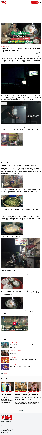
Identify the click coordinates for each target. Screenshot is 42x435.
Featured (7, 46)
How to (7, 392)
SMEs (15, 350)
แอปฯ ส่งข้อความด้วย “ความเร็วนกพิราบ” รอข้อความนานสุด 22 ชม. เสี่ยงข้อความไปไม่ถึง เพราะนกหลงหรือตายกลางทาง (7, 397)
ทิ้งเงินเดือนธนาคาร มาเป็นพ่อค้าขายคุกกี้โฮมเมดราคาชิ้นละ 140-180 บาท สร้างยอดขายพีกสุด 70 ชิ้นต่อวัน (25, 352)
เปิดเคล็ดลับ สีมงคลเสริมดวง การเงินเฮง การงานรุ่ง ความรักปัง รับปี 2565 (23, 359)
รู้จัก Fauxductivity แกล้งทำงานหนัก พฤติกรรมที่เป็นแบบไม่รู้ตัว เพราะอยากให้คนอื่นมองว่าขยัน (21, 396)
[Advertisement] (21, 13)
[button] (19, 410)
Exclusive (3, 46)
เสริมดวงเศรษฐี (12, 357)
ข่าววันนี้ (11, 343)
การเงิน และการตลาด (22, 392)
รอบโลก (15, 343)
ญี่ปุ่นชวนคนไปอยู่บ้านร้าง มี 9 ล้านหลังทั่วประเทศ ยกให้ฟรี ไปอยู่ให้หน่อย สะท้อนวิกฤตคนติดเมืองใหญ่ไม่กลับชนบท (25, 345)
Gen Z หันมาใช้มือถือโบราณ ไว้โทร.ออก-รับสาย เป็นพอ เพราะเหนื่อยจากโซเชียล (34, 396)
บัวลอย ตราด (6, 373)
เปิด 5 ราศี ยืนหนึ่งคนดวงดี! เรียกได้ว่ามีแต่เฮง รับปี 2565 (20, 366)
